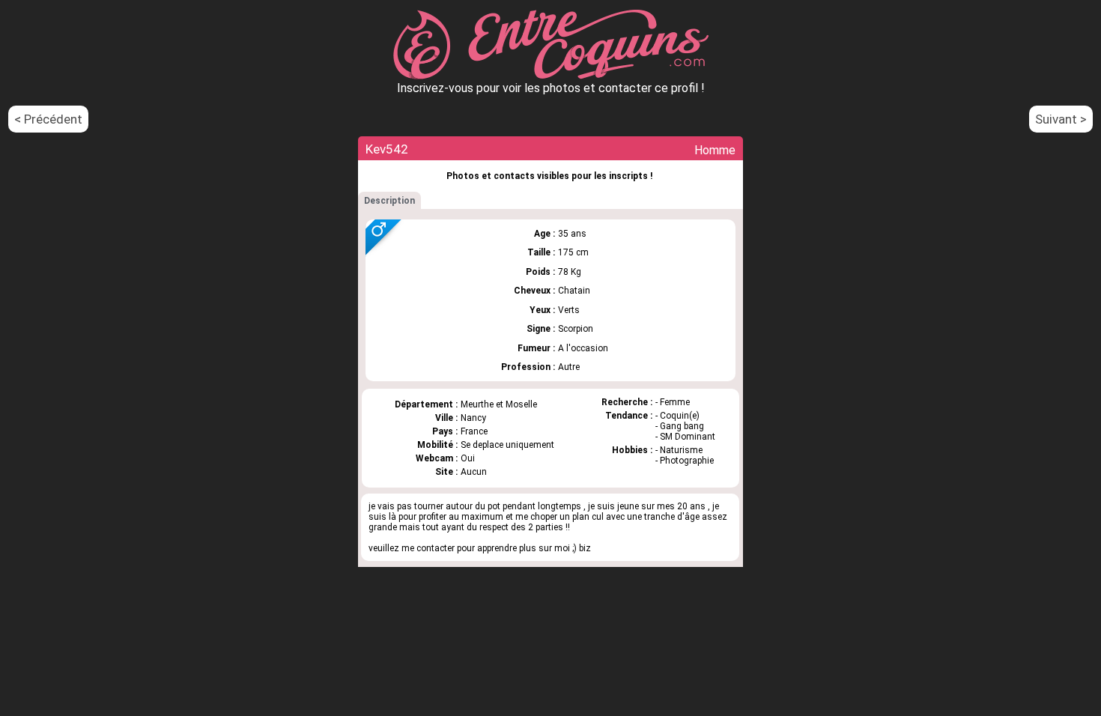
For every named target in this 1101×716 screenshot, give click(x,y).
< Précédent (48, 119)
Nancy (473, 418)
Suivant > (1061, 119)
